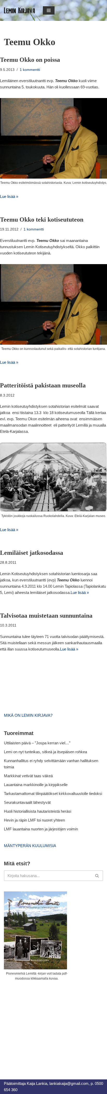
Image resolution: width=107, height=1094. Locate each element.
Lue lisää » (9, 196)
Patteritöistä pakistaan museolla (43, 385)
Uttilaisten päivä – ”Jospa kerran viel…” (37, 743)
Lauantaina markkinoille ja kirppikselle (36, 784)
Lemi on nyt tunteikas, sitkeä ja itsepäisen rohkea (45, 752)
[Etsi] (97, 875)
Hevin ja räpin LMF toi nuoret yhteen (34, 820)
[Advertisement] (43, 1024)
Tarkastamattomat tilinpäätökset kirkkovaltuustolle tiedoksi (53, 793)
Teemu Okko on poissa (30, 59)
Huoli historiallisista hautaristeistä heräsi (37, 811)
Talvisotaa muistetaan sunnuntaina (46, 615)
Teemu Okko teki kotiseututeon (41, 219)
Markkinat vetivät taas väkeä (28, 776)
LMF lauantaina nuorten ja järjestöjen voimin (41, 829)
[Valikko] (49, 10)
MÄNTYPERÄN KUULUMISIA (30, 845)
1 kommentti (30, 70)
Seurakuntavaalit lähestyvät (27, 802)
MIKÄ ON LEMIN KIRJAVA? (28, 715)
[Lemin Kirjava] (19, 10)
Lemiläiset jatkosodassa (31, 552)
